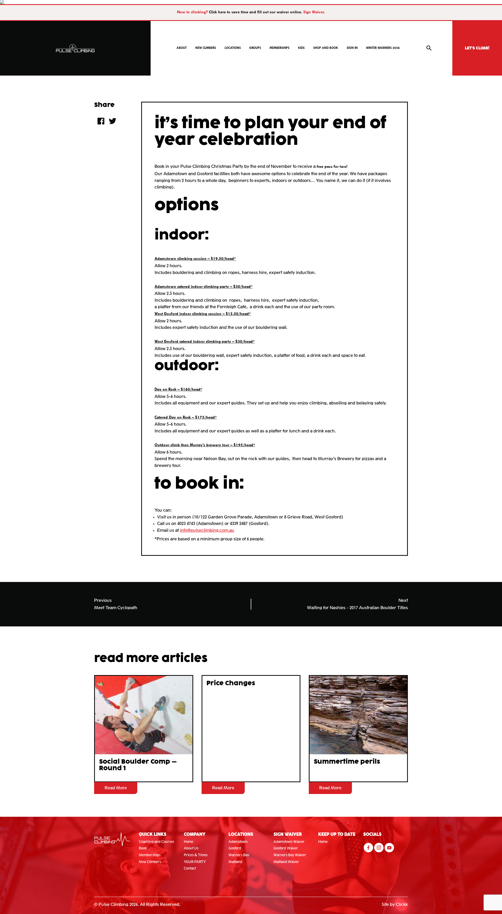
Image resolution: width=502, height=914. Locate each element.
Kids (301, 48)
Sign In (352, 48)
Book (143, 848)
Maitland (235, 861)
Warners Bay (239, 855)
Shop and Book (325, 48)
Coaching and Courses (156, 841)
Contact (190, 868)
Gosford (235, 848)
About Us (191, 848)
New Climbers (205, 48)
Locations (233, 48)
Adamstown (238, 841)
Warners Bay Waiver (289, 855)
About (181, 48)
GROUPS (255, 48)
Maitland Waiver (286, 861)
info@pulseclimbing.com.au (207, 530)
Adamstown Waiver (289, 841)
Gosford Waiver (285, 848)
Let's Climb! (477, 48)
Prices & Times (196, 855)
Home (188, 841)
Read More (116, 788)
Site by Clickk (395, 904)
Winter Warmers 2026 (383, 48)
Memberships (279, 48)
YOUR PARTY (195, 861)
